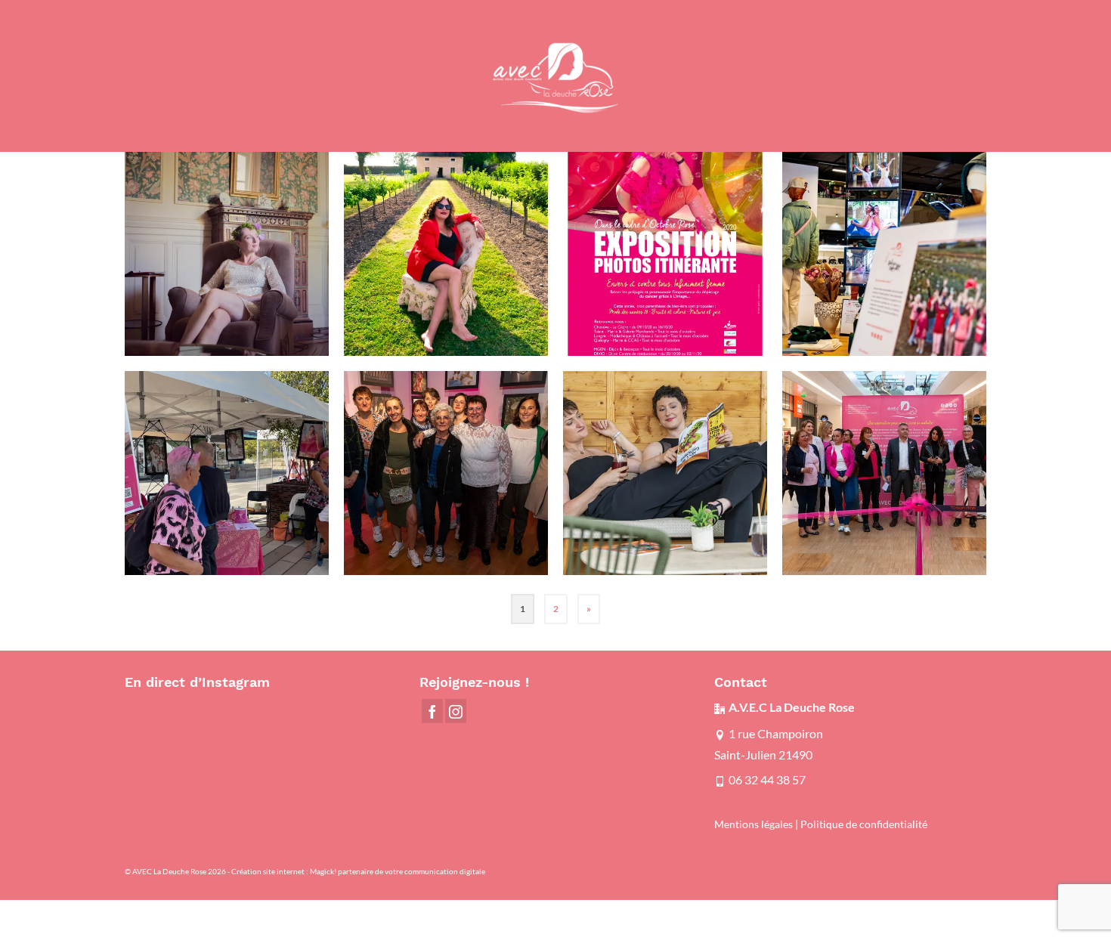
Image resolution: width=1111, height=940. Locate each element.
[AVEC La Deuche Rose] (555, 75)
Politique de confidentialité (863, 824)
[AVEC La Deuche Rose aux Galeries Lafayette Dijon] (884, 254)
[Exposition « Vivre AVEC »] (446, 254)
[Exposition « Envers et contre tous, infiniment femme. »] (665, 254)
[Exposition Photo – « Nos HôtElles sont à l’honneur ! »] (665, 473)
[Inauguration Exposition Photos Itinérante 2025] (884, 473)
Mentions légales (753, 824)
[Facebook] (432, 711)
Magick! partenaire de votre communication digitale (397, 871)
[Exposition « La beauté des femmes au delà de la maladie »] (227, 254)
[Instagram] (455, 711)
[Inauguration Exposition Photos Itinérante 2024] (446, 473)
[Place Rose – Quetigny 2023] (227, 473)
